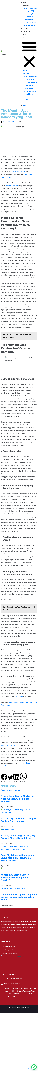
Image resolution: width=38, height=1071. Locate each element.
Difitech (26, 1007)
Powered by (30, 1069)
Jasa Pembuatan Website (10, 953)
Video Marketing (29, 25)
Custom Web (30, 11)
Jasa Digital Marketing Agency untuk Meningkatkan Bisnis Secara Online (17, 858)
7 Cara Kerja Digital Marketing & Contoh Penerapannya (18, 819)
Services (26, 5)
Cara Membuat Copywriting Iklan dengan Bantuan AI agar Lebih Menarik (19, 897)
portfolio (26, 31)
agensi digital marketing (9, 745)
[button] (29, 54)
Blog (24, 37)
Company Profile (31, 14)
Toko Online (30, 17)
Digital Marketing (30, 22)
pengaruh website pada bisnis (19, 209)
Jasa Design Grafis (7, 950)
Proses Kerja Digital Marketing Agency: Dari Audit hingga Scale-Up (17, 799)
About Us (26, 34)
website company (19, 171)
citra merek (19, 696)
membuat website (12, 186)
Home (25, 2)
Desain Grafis (29, 20)
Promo (25, 28)
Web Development (30, 8)
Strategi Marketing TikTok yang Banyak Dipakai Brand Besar (18, 836)
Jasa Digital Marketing (8, 946)
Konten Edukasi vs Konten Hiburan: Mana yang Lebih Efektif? (15, 877)
